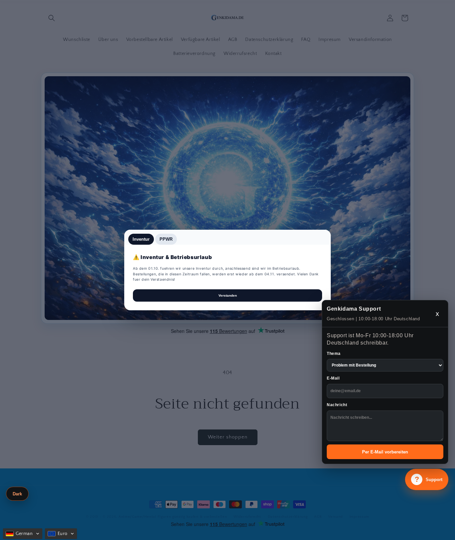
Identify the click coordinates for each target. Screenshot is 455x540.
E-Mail (333, 378)
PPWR (166, 239)
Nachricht (337, 405)
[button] (22, 533)
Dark (17, 493)
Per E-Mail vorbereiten (385, 451)
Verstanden (228, 295)
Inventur (141, 239)
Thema (334, 353)
